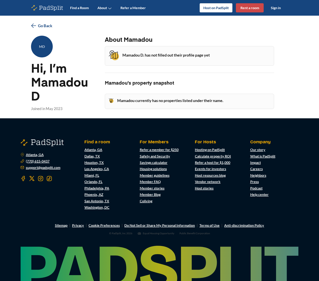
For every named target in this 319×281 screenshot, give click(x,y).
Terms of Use (209, 225)
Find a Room (79, 8)
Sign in (276, 8)
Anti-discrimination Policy (244, 225)
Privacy (78, 225)
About (102, 8)
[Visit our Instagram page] (40, 178)
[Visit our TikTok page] (49, 178)
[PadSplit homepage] (47, 8)
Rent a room (249, 8)
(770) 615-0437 (37, 161)
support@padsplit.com (43, 167)
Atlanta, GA (35, 154)
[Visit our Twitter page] (32, 178)
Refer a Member (133, 8)
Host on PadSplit (216, 8)
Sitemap (61, 225)
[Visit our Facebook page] (23, 178)
